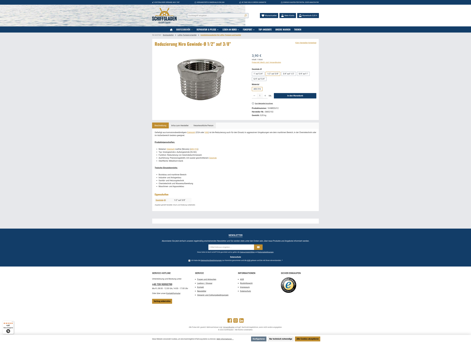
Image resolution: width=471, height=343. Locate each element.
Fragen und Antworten (206, 279)
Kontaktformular (173, 293)
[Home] (171, 29)
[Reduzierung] (200, 79)
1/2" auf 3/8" (273, 74)
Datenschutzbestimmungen (211, 260)
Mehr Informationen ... (225, 339)
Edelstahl (191, 132)
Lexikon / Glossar (204, 283)
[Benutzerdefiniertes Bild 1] (288, 285)
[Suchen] (245, 15)
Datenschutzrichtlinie (247, 252)
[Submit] (258, 247)
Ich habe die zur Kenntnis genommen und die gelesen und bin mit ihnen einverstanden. (237, 260)
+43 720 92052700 (162, 284)
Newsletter (201, 291)
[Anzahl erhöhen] (265, 95)
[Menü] (12, 322)
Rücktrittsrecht (246, 283)
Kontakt (200, 287)
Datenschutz (245, 291)
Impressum (245, 287)
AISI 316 (257, 89)
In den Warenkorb (295, 96)
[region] (200, 79)
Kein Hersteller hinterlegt (305, 43)
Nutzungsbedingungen (266, 252)
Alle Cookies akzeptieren (308, 339)
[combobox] (215, 15)
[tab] (160, 125)
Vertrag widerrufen (162, 301)
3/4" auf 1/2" (288, 74)
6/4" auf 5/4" (259, 79)
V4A (206, 132)
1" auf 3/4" (258, 74)
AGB (248, 260)
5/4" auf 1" (303, 74)
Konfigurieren (259, 339)
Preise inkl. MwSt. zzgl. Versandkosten (266, 62)
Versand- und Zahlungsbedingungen (213, 295)
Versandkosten (229, 327)
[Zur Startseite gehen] (164, 15)
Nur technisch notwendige (280, 339)
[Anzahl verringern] (254, 95)
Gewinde (213, 158)
